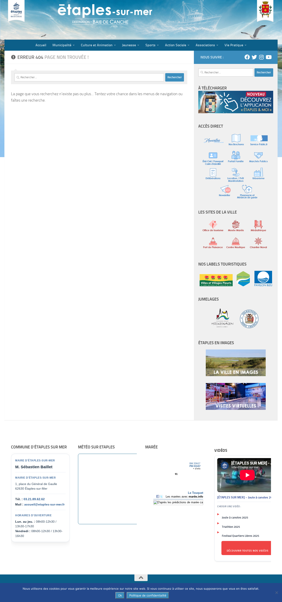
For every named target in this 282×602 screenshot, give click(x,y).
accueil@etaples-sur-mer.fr (44, 504)
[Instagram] (261, 57)
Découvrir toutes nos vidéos (248, 550)
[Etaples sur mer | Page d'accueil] (38, 20)
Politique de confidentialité (147, 595)
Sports (150, 45)
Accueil (40, 45)
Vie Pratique (233, 45)
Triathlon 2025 (231, 526)
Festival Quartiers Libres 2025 (240, 535)
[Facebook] (247, 57)
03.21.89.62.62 (34, 499)
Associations (205, 45)
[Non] (276, 592)
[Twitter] (254, 57)
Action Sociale (175, 45)
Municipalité (61, 45)
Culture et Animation (97, 45)
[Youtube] (268, 57)
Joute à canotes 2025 (235, 517)
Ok (120, 595)
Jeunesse (129, 45)
